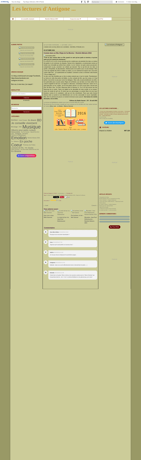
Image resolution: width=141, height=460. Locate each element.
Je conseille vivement (27, 19)
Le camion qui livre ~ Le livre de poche (107, 210)
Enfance (16, 141)
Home (12, 18)
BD (39, 120)
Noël (26, 148)
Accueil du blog (102, 117)
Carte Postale (23, 120)
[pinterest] (88, 2)
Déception (25, 133)
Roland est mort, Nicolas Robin (106, 205)
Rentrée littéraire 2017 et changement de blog (109, 198)
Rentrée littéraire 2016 (34, 138)
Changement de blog (104, 197)
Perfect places (102, 202)
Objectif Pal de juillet (103, 207)
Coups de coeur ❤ (75, 19)
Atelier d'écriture (15, 149)
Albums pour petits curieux (23, 130)
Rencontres (15, 132)
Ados (12, 133)
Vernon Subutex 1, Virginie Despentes (107, 200)
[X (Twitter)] (85, 2)
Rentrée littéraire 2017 (51, 19)
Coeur (16, 145)
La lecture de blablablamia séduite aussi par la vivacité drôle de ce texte (64, 102)
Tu (12, 141)
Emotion (19, 138)
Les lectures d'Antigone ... (52, 45)
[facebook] (81, 2)
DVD (20, 127)
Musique (31, 126)
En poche (26, 141)
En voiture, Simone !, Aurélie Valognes (107, 204)
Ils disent (32, 120)
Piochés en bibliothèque (18, 135)
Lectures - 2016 (66, 45)
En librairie (16, 151)
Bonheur (14, 120)
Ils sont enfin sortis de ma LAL (30, 149)
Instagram (18, 133)
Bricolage (14, 127)
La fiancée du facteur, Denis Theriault (107, 208)
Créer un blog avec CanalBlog (106, 118)
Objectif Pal (99, 19)
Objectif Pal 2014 (34, 132)
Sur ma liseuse (25, 132)
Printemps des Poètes (29, 145)
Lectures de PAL (17, 148)
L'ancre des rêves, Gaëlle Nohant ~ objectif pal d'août (111, 201)
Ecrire (30, 148)
